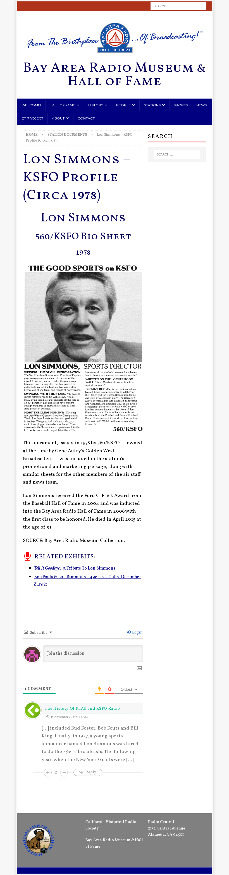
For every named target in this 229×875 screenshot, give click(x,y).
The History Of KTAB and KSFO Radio (82, 708)
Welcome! (31, 105)
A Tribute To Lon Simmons (74, 568)
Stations (152, 105)
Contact (86, 118)
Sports (181, 105)
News (201, 105)
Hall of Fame (62, 105)
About (58, 118)
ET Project (32, 118)
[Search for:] (178, 6)
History (95, 105)
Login (137, 632)
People (123, 105)
